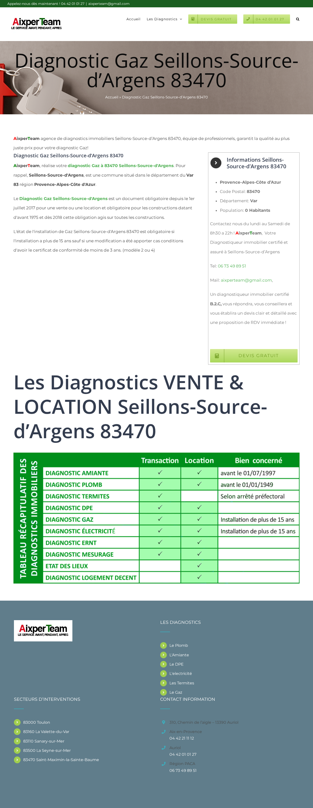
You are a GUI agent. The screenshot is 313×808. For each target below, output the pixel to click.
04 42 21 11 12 (181, 738)
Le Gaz (175, 692)
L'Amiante (179, 655)
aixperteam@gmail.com (109, 3)
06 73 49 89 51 (232, 266)
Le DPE (176, 664)
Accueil (111, 97)
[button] (298, 19)
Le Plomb (178, 645)
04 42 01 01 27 (182, 754)
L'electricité (180, 673)
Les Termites (181, 683)
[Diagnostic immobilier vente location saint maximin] (156, 454)
